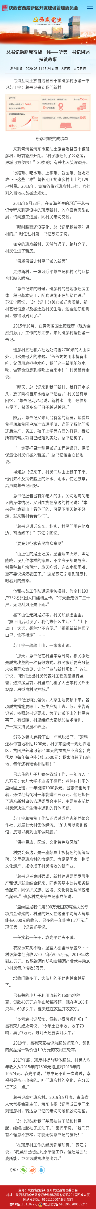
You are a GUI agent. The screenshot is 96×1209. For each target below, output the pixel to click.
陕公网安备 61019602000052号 (65, 1204)
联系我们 (67, 1199)
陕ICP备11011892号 (23, 1204)
